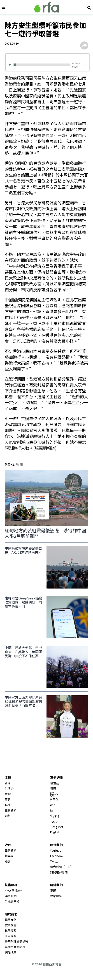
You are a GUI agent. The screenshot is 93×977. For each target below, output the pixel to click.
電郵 (53, 890)
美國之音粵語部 (15, 947)
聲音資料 (10, 810)
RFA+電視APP (14, 890)
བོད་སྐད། (54, 816)
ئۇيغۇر (54, 821)
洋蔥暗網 (10, 896)
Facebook (56, 856)
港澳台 (9, 788)
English (55, 832)
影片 (8, 816)
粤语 (53, 788)
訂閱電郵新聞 (59, 872)
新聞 (8, 783)
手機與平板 (12, 901)
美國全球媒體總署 (16, 941)
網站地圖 (10, 952)
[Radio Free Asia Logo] (46, 7)
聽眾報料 (56, 896)
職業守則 (10, 919)
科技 (8, 805)
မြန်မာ (54, 794)
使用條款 (10, 936)
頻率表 (9, 856)
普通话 (54, 783)
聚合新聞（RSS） (61, 867)
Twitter (55, 861)
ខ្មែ (51, 810)
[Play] (11, 65)
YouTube (55, 850)
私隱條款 (10, 930)
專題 (8, 799)
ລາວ (52, 805)
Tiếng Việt (56, 827)
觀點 (8, 794)
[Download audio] (85, 64)
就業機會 (10, 925)
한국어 (54, 799)
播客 (8, 861)
